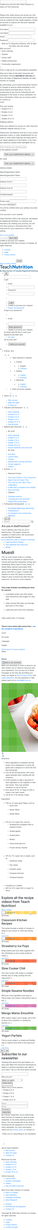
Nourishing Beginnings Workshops (21, 508)
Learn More (9, 913)
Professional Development (16, 1206)
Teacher (5, 54)
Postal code (4, 201)
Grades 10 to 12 (8, 119)
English (23, 375)
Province (3, 204)
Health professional (9, 61)
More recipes (7, 910)
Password (3, 40)
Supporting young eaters (17, 501)
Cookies (7, 250)
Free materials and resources (17, 545)
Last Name (4, 33)
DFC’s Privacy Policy (25, 675)
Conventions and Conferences (19, 513)
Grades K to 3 (7, 109)
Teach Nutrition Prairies (15, 542)
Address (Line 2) (6, 188)
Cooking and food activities (18, 499)
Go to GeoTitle (7, 540)
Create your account (17, 344)
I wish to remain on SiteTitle (24, 540)
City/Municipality (6, 194)
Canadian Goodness (13, 1197)
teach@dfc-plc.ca (24, 680)
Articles (8, 1204)
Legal (6, 252)
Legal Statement (8, 678)
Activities (11, 454)
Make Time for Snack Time (18, 480)
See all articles (13, 490)
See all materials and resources (20, 448)
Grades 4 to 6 (7, 112)
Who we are (12, 400)
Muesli (8, 547)
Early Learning (7, 51)
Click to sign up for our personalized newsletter (18, 70)
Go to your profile (7, 235)
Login (11, 303)
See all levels (13, 424)
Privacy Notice (9, 255)
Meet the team (13, 403)
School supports (14, 464)
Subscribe (6, 1112)
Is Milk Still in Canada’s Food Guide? (22, 487)
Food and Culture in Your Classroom (22, 477)
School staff (6, 58)
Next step (13, 238)
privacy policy (18, 1130)
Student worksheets (13, 1181)
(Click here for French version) (13, 649)
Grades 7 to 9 (7, 115)
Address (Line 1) (6, 182)
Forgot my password (16, 308)
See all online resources (15, 1186)
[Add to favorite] (4, 912)
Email (2, 37)
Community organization (11, 64)
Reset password (15, 327)
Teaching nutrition (15, 496)
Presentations (13, 511)
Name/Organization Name (10, 172)
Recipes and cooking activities (20, 462)
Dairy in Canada (12, 1192)
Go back (4, 238)
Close (19, 261)
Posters (11, 459)
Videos (10, 467)
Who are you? (7, 1077)
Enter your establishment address (18, 154)
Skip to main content (8, 263)
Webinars (11, 516)
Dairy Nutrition (11, 1195)
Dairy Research (11, 1200)
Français (23, 368)
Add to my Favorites (12, 662)
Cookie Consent (12, 1227)
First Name (4, 29)
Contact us (12, 405)
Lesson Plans (13, 457)
